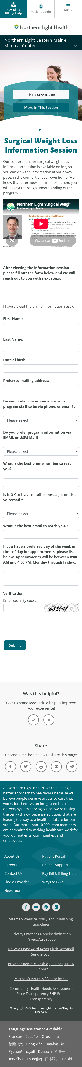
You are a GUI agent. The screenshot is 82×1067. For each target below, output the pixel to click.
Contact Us (13, 873)
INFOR (69, 963)
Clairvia (57, 963)
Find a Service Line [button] (41, 95)
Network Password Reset (28, 949)
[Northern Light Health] (41, 26)
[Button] (33, 719)
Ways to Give (52, 882)
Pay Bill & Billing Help (59, 873)
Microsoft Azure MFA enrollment (41, 978)
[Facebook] (26, 907)
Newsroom (13, 890)
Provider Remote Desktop (29, 963)
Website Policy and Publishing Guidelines (48, 922)
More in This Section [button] (41, 107)
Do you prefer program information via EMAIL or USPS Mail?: (37, 435)
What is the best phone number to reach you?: (38, 466)
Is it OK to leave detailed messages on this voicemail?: (39, 497)
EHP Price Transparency (48, 996)
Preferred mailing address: (26, 380)
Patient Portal (53, 856)
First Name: (13, 318)
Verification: (14, 593)
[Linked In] (56, 907)
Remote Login (41, 954)
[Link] (10, 766)
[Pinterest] (46, 907)
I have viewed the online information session (40, 306)
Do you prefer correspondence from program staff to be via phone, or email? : (39, 404)
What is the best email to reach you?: (35, 525)
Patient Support (55, 864)
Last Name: (13, 339)
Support (41, 969)
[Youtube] (36, 907)
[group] (4, 301)
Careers (10, 864)
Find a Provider (16, 882)
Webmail (66, 949)
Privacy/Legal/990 (41, 939)
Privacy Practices (25, 934)
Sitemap (16, 919)
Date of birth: (15, 359)
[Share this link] (71, 766)
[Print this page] (41, 766)
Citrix (54, 949)
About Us (12, 856)
